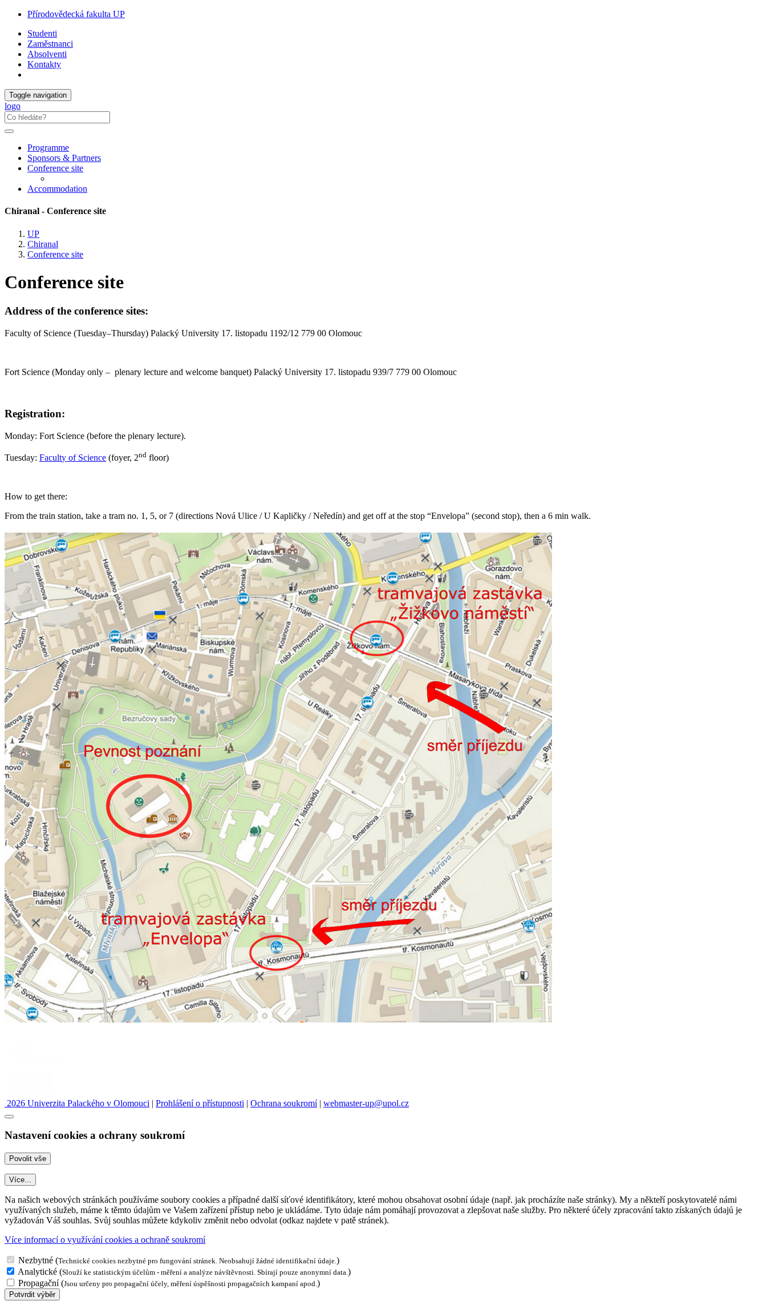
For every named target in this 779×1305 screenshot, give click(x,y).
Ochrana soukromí (283, 1103)
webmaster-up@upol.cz (366, 1103)
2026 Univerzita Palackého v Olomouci (77, 1103)
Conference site (55, 168)
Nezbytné (35, 1260)
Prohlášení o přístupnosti (200, 1103)
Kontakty (44, 64)
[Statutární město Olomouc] (30, 1093)
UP (33, 234)
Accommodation (57, 189)
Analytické (37, 1271)
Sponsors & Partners (64, 158)
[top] (9, 1116)
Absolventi (47, 54)
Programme (48, 147)
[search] (9, 131)
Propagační (38, 1283)
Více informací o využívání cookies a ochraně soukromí (105, 1239)
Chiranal (42, 244)
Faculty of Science (72, 457)
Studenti (42, 33)
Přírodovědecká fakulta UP (76, 14)
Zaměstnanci (50, 44)
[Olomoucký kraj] (44, 1063)
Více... (20, 1179)
